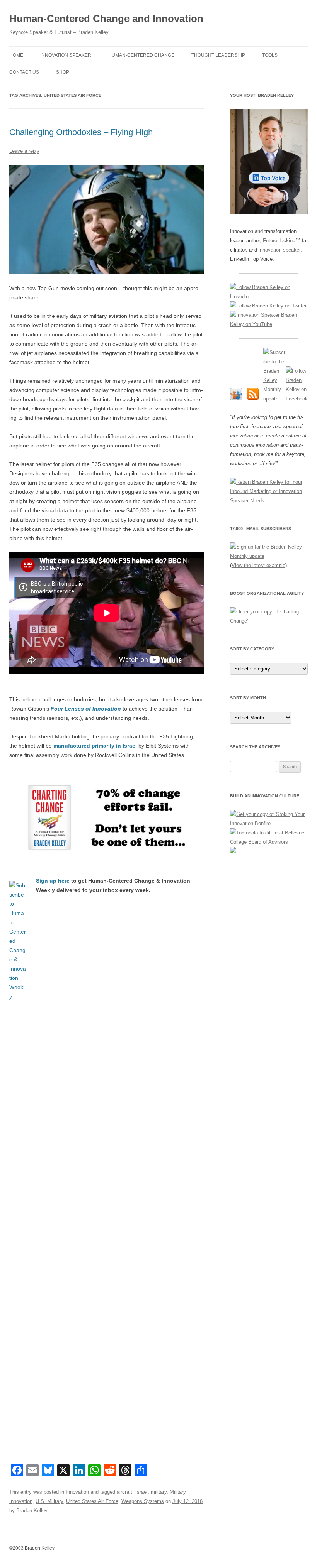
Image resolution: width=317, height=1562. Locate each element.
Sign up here (53, 881)
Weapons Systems (142, 1501)
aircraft (124, 1492)
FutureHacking (279, 240)
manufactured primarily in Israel (95, 746)
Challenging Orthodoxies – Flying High (81, 132)
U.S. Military (49, 1501)
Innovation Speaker (65, 55)
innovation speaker (279, 250)
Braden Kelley (31, 1510)
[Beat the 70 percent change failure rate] (106, 818)
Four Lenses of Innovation (86, 709)
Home (16, 55)
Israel (141, 1492)
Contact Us (24, 72)
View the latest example (258, 565)
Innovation (77, 1492)
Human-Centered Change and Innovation (106, 18)
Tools (270, 55)
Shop (62, 72)
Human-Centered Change (141, 55)
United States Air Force (92, 1501)
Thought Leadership (218, 55)
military (159, 1492)
